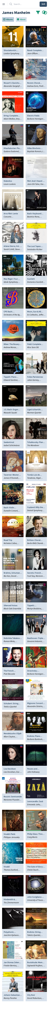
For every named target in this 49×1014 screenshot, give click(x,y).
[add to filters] (44, 12)
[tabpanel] (24, 513)
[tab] (8, 19)
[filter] (38, 12)
